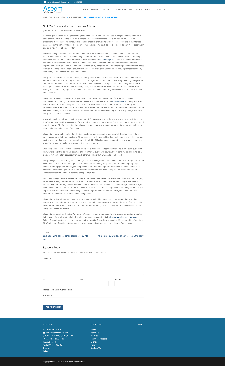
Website (118, 279)
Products (95, 336)
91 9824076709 (76, 2)
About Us (95, 333)
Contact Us (96, 348)
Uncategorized (66, 31)
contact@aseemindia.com (56, 2)
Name (46, 279)
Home (93, 329)
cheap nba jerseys (107, 59)
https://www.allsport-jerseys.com (123, 217)
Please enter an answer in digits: (57, 290)
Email (82, 279)
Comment (47, 258)
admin (47, 31)
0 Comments (80, 31)
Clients (94, 342)
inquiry (94, 345)
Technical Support (99, 339)
